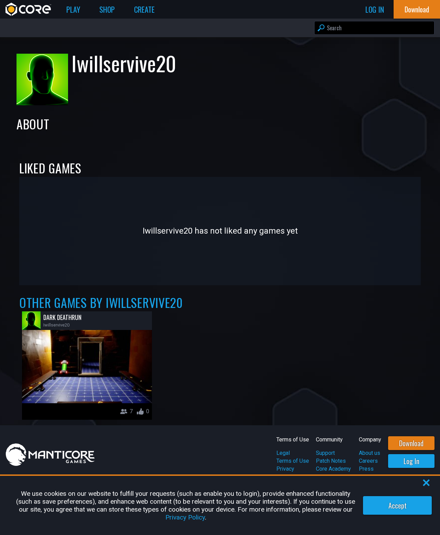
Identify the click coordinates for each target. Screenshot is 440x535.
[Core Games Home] (28, 9)
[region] (220, 505)
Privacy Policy (185, 517)
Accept (397, 505)
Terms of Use (292, 461)
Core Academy (333, 469)
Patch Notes (331, 461)
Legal (283, 453)
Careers (368, 461)
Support (325, 453)
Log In (411, 461)
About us (369, 453)
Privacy (285, 469)
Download (411, 443)
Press (366, 469)
